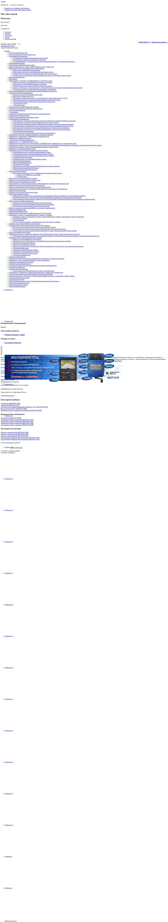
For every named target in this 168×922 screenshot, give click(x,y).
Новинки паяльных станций (15, 335)
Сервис (7, 37)
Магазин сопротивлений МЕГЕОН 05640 (14, 436)
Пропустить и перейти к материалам (17, 8)
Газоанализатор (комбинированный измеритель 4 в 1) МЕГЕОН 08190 (24, 407)
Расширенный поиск (8, 46)
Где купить (8, 35)
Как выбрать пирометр (13, 343)
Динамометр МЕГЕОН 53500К (11, 418)
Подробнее (118, 361)
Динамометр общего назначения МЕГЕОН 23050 (17, 423)
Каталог (3, 327)
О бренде (8, 32)
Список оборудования (8, 371)
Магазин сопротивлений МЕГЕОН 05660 (14, 432)
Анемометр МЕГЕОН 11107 (10, 405)
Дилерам (7, 34)
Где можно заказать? (7, 395)
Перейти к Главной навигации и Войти (18, 10)
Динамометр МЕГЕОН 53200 (10, 403)
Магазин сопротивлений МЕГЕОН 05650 (14, 434)
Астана (3, 1)
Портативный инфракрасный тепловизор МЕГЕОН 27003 (20, 437)
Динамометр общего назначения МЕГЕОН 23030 (17, 421)
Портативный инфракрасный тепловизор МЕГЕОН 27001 (20, 439)
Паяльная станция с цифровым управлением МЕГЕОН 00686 (21, 410)
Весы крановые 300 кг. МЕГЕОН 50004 (14, 409)
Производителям (10, 39)
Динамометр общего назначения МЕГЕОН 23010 (17, 420)
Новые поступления (7, 379)
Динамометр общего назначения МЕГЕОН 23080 (17, 425)
